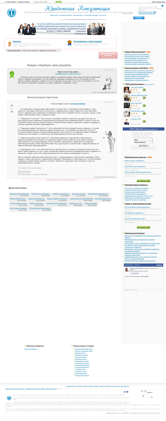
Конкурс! (17, 41)
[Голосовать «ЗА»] (11, 105)
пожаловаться (112, 92)
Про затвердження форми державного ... (138, 207)
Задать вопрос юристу (19, 398)
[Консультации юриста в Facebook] (127, 392)
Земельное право (80, 359)
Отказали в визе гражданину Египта (136, 74)
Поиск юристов (136, 129)
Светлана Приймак (137, 87)
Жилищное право (80, 357)
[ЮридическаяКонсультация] (78, 9)
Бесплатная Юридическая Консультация (104, 403)
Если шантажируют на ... (103, 198)
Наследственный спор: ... (18, 198)
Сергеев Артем (136, 119)
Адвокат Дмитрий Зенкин (139, 95)
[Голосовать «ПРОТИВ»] (11, 112)
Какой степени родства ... (37, 198)
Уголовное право (80, 371)
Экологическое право (82, 375)
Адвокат (114, 398)
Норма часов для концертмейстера (81, 198)
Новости (102, 386)
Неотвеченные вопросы (136, 185)
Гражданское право (81, 355)
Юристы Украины (94, 386)
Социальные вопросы (82, 367)
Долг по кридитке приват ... (19, 208)
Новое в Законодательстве (138, 204)
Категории (79, 386)
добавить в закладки (23, 1)
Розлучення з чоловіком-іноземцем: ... (137, 188)
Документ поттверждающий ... (20, 194)
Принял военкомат (91, 203)
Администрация (71, 386)
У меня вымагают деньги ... (19, 203)
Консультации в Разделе (136, 68)
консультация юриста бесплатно (41, 409)
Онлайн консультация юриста (79, 410)
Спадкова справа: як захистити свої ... (137, 58)
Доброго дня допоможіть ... (61, 194)
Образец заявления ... (37, 203)
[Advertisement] (137, 37)
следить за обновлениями (100, 92)
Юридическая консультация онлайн (34, 410)
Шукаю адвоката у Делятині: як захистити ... (139, 196)
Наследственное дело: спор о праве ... (137, 56)
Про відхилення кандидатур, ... (135, 213)
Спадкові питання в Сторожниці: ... (136, 200)
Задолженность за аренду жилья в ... (137, 80)
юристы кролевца (31, 349)
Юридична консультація (113, 386)
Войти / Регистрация (158, 2)
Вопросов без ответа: (147, 13)
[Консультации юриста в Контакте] (124, 392)
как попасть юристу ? (150, 129)
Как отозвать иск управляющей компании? (139, 72)
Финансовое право (81, 373)
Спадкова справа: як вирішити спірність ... (138, 64)
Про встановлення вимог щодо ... (135, 218)
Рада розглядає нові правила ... (135, 160)
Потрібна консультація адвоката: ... (136, 194)
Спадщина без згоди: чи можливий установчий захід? (142, 243)
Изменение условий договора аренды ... (138, 198)
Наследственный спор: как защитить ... (138, 54)
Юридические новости (135, 157)
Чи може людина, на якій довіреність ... (137, 76)
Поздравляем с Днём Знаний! (87, 41)
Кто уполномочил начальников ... (40, 208)
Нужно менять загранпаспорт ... (98, 194)
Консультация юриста (14, 50)
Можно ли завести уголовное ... (57, 198)
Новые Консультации (135, 52)
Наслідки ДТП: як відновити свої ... (136, 60)
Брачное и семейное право (83, 351)
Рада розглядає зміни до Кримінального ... (138, 172)
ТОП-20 (85, 386)
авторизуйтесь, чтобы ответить (68, 74)
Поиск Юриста (125, 386)
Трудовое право (80, 369)
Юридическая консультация (80, 403)
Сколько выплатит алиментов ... (56, 203)
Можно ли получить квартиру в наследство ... (140, 70)
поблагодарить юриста (101, 177)
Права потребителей (82, 365)
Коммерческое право (82, 361)
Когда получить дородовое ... (41, 194)
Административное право (84, 349)
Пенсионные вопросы (82, 363)
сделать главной (11, 1)
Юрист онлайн (72, 409)
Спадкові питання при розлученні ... (136, 190)
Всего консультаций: (147, 12)
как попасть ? (149, 84)
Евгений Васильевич (138, 111)
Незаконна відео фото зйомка (134, 78)
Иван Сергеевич (136, 103)
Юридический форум (135, 233)
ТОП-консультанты (134, 84)
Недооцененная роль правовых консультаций (140, 261)
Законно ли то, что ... (76, 203)
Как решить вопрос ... (79, 194)
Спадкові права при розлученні (135, 192)
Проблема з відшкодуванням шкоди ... (137, 62)
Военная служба (80, 353)
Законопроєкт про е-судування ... (135, 166)
